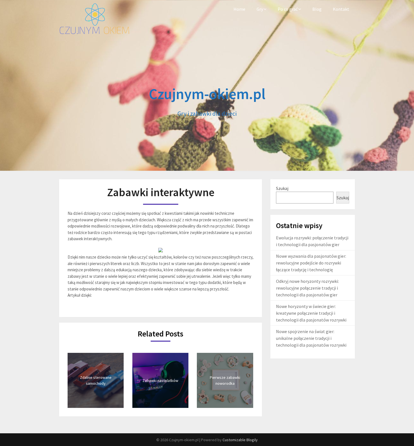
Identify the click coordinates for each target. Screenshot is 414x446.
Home (239, 9)
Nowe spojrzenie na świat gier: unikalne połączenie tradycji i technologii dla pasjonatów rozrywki (311, 338)
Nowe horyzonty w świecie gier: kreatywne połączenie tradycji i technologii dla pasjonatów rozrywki (311, 313)
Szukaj (282, 188)
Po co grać (288, 9)
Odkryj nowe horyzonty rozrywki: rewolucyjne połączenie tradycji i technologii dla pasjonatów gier (307, 288)
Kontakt (341, 9)
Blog (317, 9)
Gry (260, 9)
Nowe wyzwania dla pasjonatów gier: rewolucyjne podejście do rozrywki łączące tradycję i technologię (311, 262)
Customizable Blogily (240, 439)
